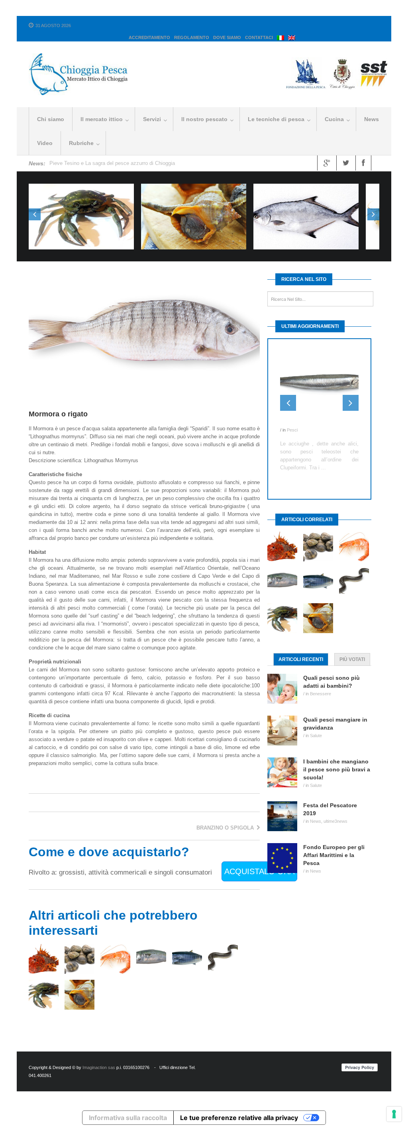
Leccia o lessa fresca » (306, 199)
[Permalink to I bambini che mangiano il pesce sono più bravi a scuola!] (285, 763)
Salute (316, 726)
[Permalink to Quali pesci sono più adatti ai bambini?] (285, 679)
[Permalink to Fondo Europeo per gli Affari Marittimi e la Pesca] (285, 849)
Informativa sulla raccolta (128, 1118)
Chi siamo (50, 119)
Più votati (352, 650)
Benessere (320, 684)
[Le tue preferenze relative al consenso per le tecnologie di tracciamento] (394, 1114)
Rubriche (81, 143)
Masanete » (81, 199)
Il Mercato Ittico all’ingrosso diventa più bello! (101, 163)
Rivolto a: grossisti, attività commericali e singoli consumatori (120, 872)
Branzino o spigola (225, 828)
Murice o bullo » (194, 199)
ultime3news (335, 812)
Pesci (306, 224)
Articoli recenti (301, 650)
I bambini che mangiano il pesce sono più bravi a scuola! (336, 760)
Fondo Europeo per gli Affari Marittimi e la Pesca (334, 846)
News (371, 119)
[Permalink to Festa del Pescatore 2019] (285, 807)
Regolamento (191, 37)
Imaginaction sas (98, 1067)
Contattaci (259, 37)
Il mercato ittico (101, 119)
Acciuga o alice (301, 422)
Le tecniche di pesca (276, 119)
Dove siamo (227, 37)
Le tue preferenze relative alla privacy (239, 1118)
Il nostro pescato (204, 119)
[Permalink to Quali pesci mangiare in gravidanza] (285, 721)
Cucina (334, 119)
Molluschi (194, 224)
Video (45, 143)
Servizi (152, 119)
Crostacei (81, 224)
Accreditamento (149, 37)
